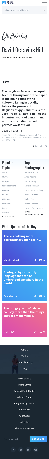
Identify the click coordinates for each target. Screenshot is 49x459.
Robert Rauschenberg (33, 190)
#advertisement (9, 185)
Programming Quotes (24, 403)
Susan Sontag (30, 181)
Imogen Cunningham (33, 208)
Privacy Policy (24, 378)
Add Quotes (24, 416)
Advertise (24, 422)
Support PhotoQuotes (24, 391)
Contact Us (24, 409)
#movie (5, 208)
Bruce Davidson (31, 194)
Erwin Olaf (9, 332)
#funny (5, 177)
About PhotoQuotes (24, 428)
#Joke (4, 172)
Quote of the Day (24, 362)
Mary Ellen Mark (11, 260)
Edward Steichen (31, 185)
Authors (24, 350)
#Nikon (5, 194)
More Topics (9, 216)
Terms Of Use (24, 384)
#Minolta (6, 199)
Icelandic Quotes (24, 397)
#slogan (5, 181)
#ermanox (6, 203)
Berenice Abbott (31, 172)
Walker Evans (30, 199)
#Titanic (5, 212)
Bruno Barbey (10, 296)
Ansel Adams (30, 177)
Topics (24, 356)
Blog (24, 368)
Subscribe (38, 439)
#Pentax (5, 190)
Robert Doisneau (31, 203)
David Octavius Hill (12, 130)
